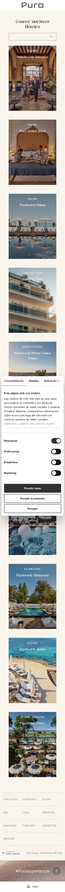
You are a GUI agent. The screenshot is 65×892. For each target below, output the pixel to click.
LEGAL (26, 812)
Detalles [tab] (33, 380)
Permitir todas (32, 488)
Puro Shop (29, 825)
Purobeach (29, 799)
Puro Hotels (10, 799)
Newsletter (49, 825)
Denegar (32, 508)
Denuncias (48, 812)
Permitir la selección (32, 498)
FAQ (5, 812)
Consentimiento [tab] (13, 380)
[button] (32, 887)
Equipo (46, 799)
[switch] (56, 451)
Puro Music (10, 825)
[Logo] (32, 5)
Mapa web (9, 838)
